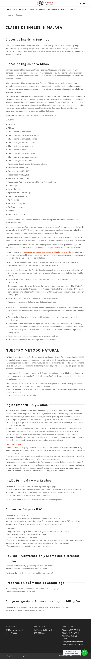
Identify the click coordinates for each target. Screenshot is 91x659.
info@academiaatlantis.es (72, 642)
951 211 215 (76, 633)
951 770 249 (75, 630)
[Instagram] (80, 3)
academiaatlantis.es (75, 644)
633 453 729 (72, 636)
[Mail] (83, 3)
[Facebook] (77, 3)
